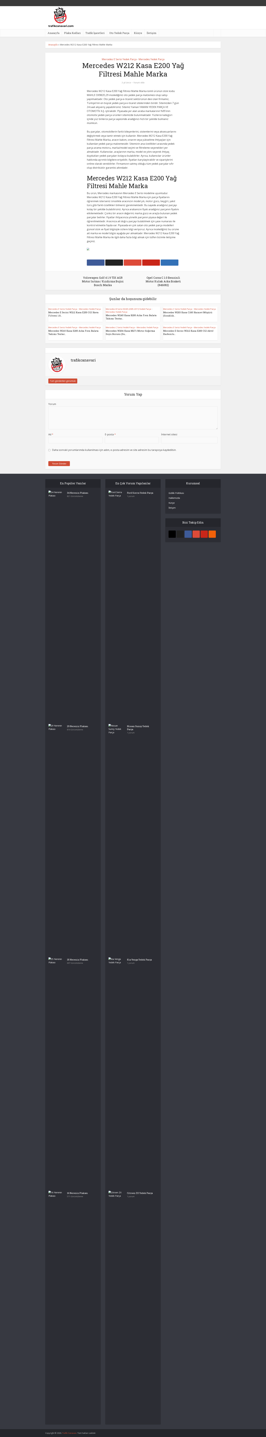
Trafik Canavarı (69, 1433)
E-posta (110, 434)
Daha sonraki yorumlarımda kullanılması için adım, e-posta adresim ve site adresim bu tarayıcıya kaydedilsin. (114, 450)
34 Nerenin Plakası (77, 492)
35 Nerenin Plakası (77, 959)
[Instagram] (172, 534)
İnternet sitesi (169, 434)
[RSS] (212, 534)
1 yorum (131, 496)
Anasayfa (53, 33)
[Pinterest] (204, 534)
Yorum (52, 404)
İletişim (151, 33)
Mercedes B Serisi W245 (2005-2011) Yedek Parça (128, 309)
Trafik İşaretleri (95, 33)
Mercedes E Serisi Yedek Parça (119, 59)
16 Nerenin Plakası (77, 1193)
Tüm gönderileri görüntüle (63, 380)
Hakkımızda (174, 497)
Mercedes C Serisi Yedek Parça (177, 309)
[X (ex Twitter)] (180, 534)
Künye (138, 33)
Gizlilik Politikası (176, 493)
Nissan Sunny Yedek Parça (138, 728)
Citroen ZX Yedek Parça (140, 1193)
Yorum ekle (139, 82)
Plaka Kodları (72, 33)
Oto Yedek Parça (119, 33)
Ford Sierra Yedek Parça (140, 492)
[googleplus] (196, 534)
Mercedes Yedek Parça (151, 59)
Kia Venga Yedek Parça (139, 959)
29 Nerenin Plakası (77, 726)
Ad (50, 434)
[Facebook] (188, 534)
